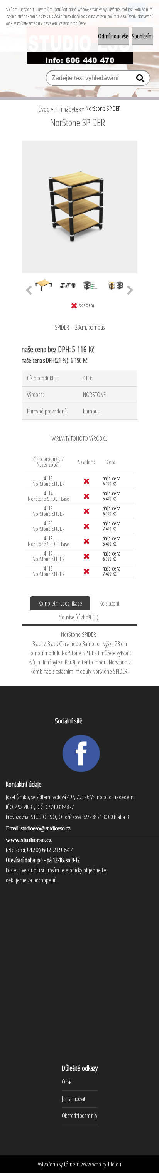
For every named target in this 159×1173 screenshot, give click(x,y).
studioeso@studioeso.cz (45, 828)
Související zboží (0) (78, 617)
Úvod (44, 109)
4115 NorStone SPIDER (48, 481)
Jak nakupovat (73, 1098)
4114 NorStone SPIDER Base (48, 496)
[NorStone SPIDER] (79, 143)
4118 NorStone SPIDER (48, 511)
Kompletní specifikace (60, 603)
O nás (66, 1082)
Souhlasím (142, 36)
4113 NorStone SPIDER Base (48, 541)
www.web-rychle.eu (101, 1164)
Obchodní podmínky (79, 1115)
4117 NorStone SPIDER (48, 556)
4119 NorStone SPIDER (48, 571)
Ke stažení (109, 603)
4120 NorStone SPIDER (48, 526)
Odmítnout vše (113, 36)
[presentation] (29, 290)
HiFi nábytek (67, 109)
